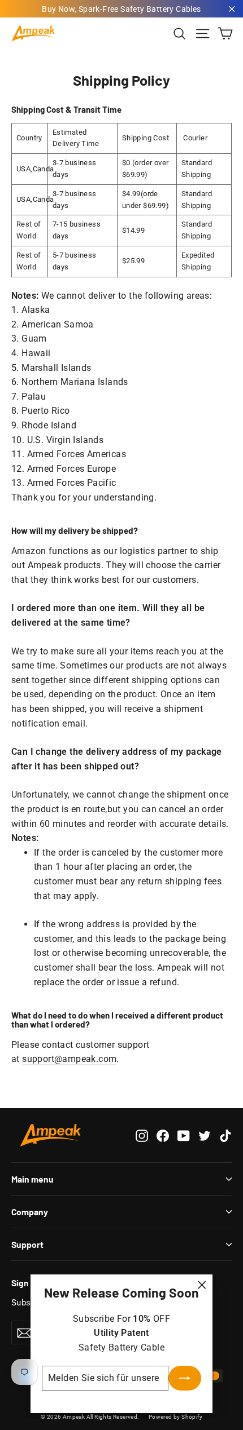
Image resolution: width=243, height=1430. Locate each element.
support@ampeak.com (69, 1058)
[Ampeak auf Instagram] (142, 1135)
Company (29, 1211)
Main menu (32, 1179)
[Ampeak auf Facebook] (163, 1135)
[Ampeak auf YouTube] (183, 1135)
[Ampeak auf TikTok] (225, 1135)
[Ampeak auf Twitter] (204, 1135)
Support (27, 1244)
